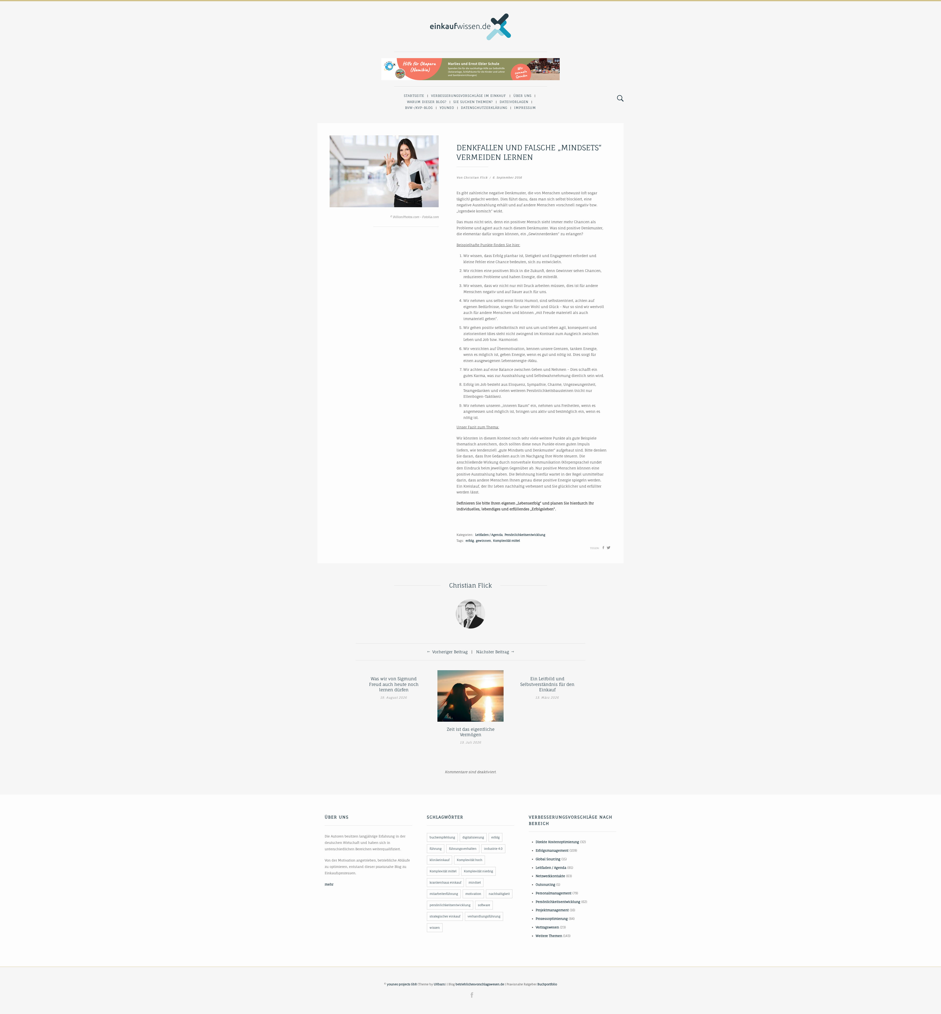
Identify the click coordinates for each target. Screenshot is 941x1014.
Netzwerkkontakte (550, 876)
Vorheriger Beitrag (450, 651)
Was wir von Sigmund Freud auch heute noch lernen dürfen (394, 684)
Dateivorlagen (514, 102)
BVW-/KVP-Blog (419, 108)
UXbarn (439, 984)
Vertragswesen (547, 927)
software (484, 905)
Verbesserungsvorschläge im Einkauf (468, 96)
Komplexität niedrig (478, 871)
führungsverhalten (463, 848)
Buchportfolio (547, 984)
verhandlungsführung (484, 916)
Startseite (414, 96)
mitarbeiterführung (444, 894)
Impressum (525, 108)
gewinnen (483, 540)
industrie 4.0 (493, 848)
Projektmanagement (552, 910)
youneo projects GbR (402, 984)
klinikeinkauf (439, 860)
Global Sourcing (548, 859)
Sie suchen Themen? (473, 102)
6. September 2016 (507, 177)
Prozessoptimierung (552, 919)
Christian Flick (476, 177)
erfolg (470, 540)
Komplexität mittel (506, 540)
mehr (329, 884)
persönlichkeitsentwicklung (450, 905)
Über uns (522, 96)
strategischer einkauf (445, 916)
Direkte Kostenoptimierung (557, 842)
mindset (475, 882)
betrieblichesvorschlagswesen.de (480, 984)
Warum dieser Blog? (426, 102)
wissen (435, 927)
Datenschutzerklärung (484, 108)
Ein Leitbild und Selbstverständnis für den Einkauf (547, 684)
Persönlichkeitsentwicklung (525, 535)
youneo (447, 108)
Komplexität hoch (469, 860)
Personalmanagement (553, 893)
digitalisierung (473, 837)
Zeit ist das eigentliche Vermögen (471, 732)
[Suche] (620, 98)
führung (436, 848)
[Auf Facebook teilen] (603, 547)
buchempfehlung (442, 837)
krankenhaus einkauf (445, 882)
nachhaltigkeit (499, 894)
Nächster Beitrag (492, 651)
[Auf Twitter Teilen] (608, 547)
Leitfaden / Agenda (489, 535)
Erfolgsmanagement (552, 850)
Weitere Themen (549, 936)
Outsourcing (545, 884)
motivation (473, 894)
